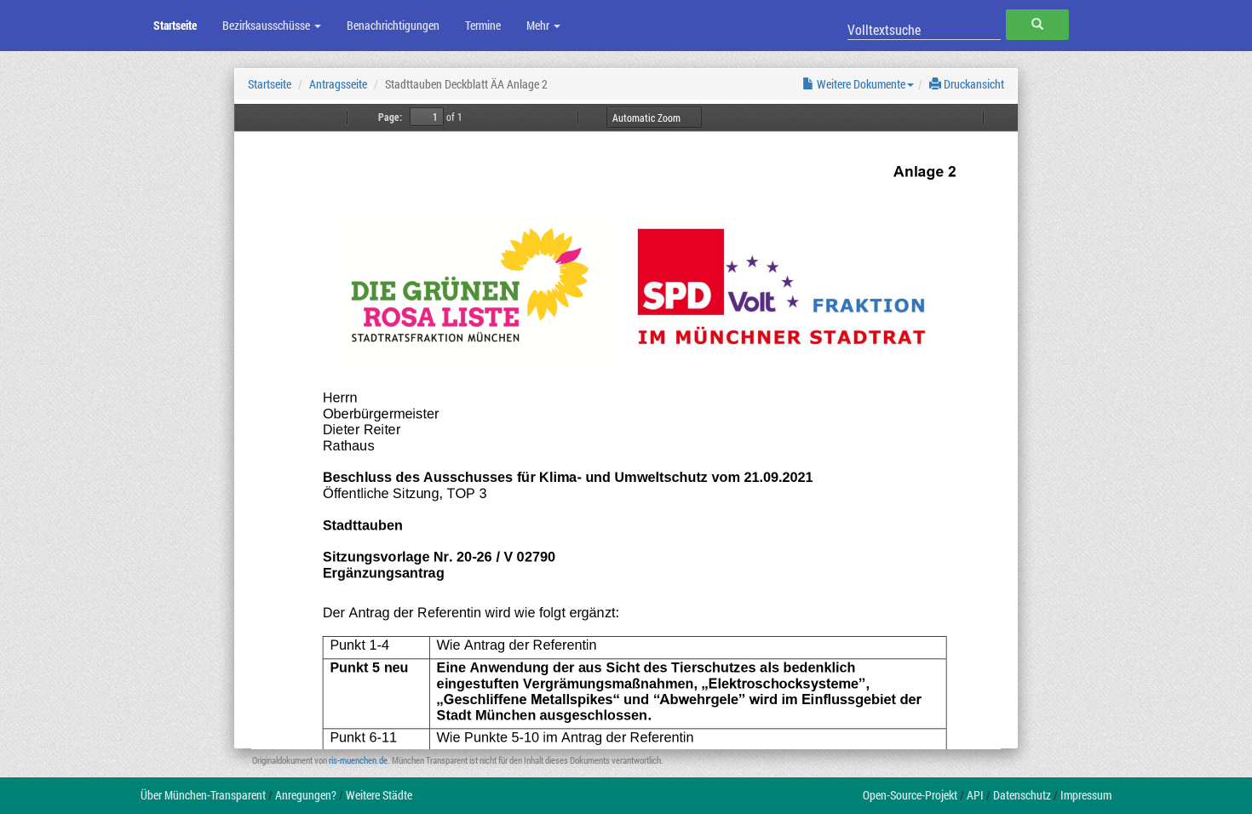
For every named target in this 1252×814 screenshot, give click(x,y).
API (975, 795)
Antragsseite (338, 84)
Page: (390, 116)
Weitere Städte (379, 795)
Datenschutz (1022, 795)
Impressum (1085, 795)
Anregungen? (305, 795)
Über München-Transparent (203, 795)
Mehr (539, 25)
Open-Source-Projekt (910, 795)
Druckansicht (972, 84)
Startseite (175, 25)
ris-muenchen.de (358, 760)
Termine (483, 25)
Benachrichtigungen (393, 25)
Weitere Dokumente (859, 84)
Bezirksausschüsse (267, 25)
